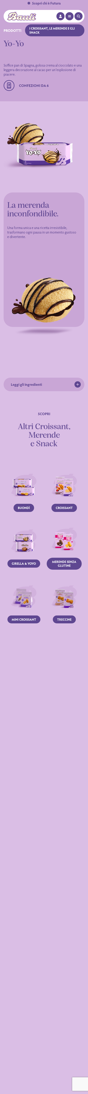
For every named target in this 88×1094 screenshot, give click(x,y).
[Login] (60, 16)
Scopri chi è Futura (46, 3)
